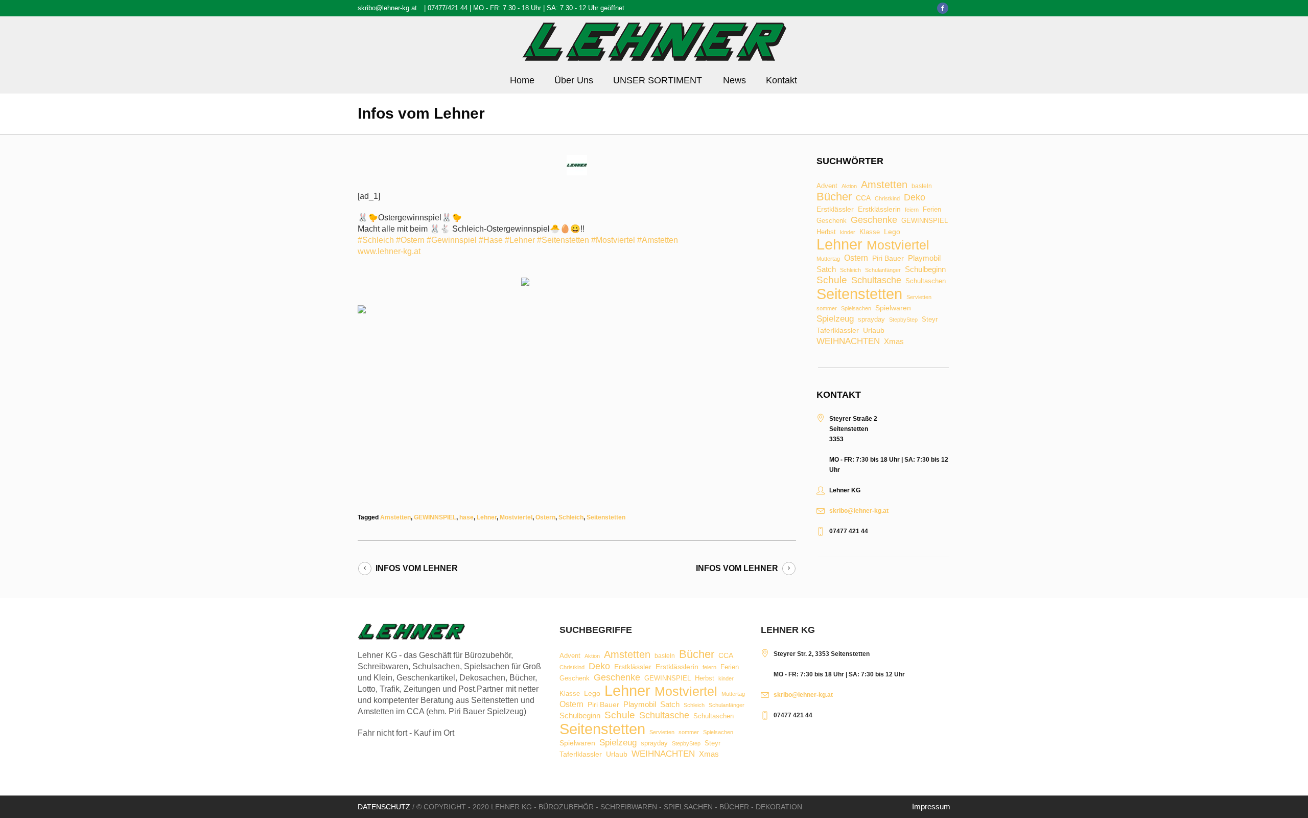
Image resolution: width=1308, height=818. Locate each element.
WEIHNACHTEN (848, 341)
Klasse (869, 232)
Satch (826, 269)
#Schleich (376, 240)
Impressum (931, 806)
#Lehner (520, 240)
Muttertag (828, 259)
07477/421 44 (448, 8)
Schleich (570, 517)
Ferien (932, 209)
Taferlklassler (837, 330)
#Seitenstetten (563, 240)
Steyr (930, 319)
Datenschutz (384, 807)
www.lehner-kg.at (389, 251)
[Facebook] (942, 8)
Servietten (918, 297)
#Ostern (410, 240)
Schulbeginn (925, 270)
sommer (826, 308)
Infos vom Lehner (417, 568)
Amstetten (395, 517)
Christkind (887, 198)
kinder (847, 232)
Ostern (545, 517)
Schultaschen (925, 281)
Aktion (849, 186)
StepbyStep (903, 320)
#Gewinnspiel (452, 240)
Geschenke (874, 219)
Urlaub (873, 330)
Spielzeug (835, 319)
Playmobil (924, 258)
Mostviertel (516, 517)
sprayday (871, 319)
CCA (863, 198)
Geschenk (831, 220)
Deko (914, 197)
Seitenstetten (606, 517)
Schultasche (876, 280)
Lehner (487, 517)
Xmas (894, 341)
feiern (912, 210)
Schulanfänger (883, 270)
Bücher (834, 196)
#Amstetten (657, 240)
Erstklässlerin (879, 209)
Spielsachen (856, 308)
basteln (922, 187)
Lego (892, 231)
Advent (826, 186)
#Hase (491, 240)
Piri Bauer (888, 258)
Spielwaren (893, 308)
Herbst (826, 232)
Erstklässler (835, 209)
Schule (831, 280)
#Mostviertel (613, 240)
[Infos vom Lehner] (577, 164)
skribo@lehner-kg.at (387, 8)
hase (466, 517)
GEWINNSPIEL (435, 517)
